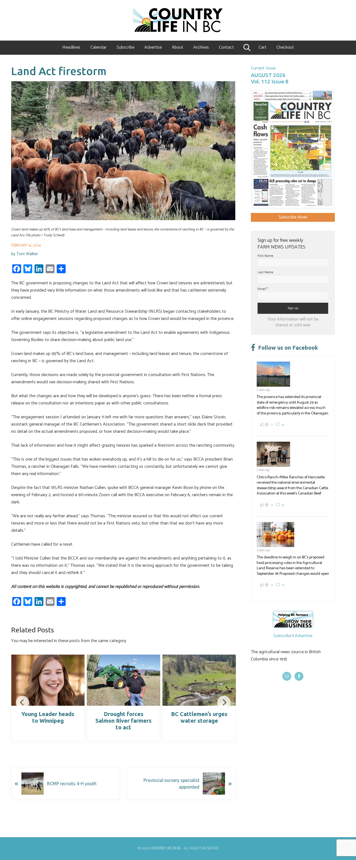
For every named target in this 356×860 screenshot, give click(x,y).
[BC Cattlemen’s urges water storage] (199, 680)
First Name (265, 256)
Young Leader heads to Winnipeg (47, 717)
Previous (22, 702)
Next (224, 702)
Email (263, 289)
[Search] (246, 47)
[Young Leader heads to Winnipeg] (48, 680)
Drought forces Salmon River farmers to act (123, 720)
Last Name (265, 272)
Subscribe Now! (293, 217)
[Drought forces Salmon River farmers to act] (123, 680)
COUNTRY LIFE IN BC (165, 848)
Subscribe (282, 636)
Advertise (303, 636)
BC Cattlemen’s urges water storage (199, 717)
